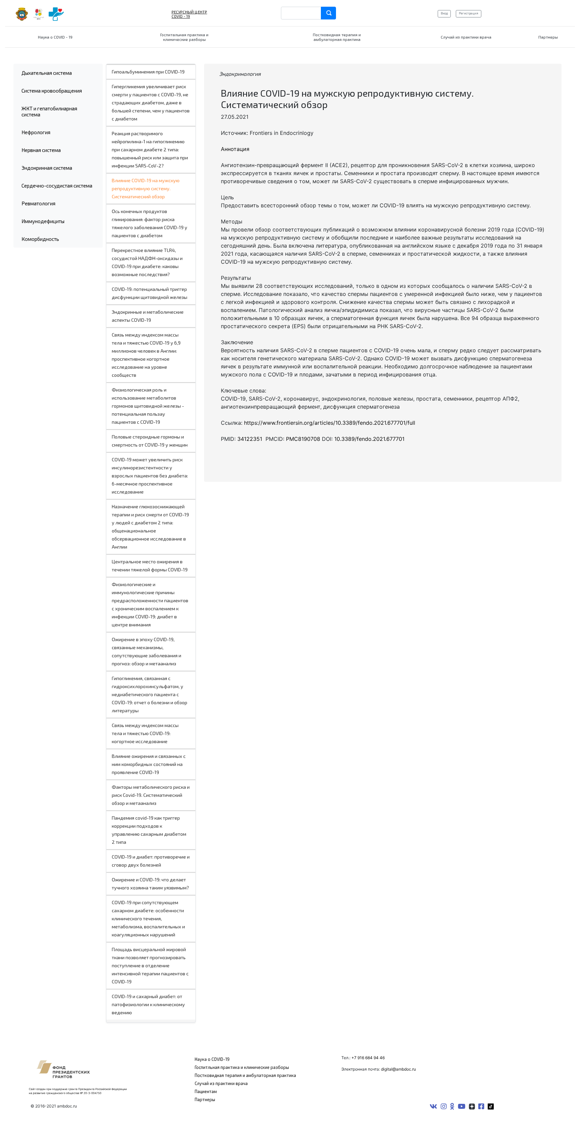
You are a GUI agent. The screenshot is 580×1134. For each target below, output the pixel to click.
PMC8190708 (303, 438)
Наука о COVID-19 (212, 1059)
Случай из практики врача (221, 1083)
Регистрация (468, 13)
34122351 (250, 438)
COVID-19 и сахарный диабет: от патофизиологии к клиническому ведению (148, 1004)
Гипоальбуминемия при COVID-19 (148, 71)
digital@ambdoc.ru (398, 1069)
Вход (444, 13)
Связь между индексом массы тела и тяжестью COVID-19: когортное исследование (145, 733)
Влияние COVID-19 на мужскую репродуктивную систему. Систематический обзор (146, 188)
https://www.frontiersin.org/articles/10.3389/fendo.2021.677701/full (329, 422)
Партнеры (205, 1099)
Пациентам (206, 1091)
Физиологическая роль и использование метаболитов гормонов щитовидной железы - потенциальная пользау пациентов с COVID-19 (148, 406)
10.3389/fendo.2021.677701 (369, 438)
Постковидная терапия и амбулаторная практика (245, 1075)
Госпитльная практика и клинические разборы (242, 1067)
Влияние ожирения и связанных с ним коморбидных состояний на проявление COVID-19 (149, 764)
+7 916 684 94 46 (368, 1057)
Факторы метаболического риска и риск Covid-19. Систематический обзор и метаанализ (151, 795)
